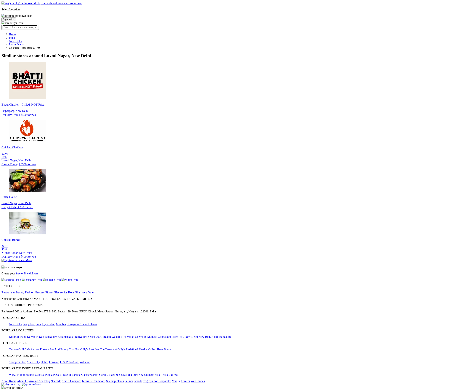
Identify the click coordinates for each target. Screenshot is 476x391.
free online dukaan (27, 273)
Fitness (49, 292)
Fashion (29, 292)
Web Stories (198, 381)
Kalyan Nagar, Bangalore (42, 336)
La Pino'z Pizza (50, 374)
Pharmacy (81, 292)
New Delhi (15, 324)
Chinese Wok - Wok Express (161, 374)
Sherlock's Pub (147, 349)
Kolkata (92, 324)
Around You (36, 381)
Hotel (71, 292)
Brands (138, 381)
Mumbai (61, 324)
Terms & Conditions (93, 381)
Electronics (60, 292)
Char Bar (74, 349)
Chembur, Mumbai (146, 336)
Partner (129, 381)
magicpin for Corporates (157, 381)
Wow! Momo (17, 374)
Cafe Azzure (32, 349)
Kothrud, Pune (17, 336)
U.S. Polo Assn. (69, 362)
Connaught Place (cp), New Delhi (178, 336)
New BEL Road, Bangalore (215, 336)
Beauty (20, 292)
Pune (38, 324)
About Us (22, 381)
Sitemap (111, 381)
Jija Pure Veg (135, 374)
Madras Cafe (33, 374)
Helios (44, 362)
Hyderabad (48, 324)
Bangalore (29, 324)
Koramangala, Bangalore (72, 336)
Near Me (56, 381)
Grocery (40, 292)
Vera (174, 381)
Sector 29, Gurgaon (99, 336)
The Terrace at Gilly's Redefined (119, 349)
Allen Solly (33, 362)
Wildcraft (85, 362)
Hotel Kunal (164, 349)
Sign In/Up (8, 19)
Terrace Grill (16, 349)
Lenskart (54, 362)
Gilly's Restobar (89, 349)
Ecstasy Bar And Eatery (54, 349)
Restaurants (8, 292)
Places (120, 381)
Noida (83, 324)
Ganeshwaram (89, 374)
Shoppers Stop (17, 362)
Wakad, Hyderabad (123, 336)
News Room (8, 381)
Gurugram (73, 324)
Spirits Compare (71, 381)
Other (91, 292)
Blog (47, 381)
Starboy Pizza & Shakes (113, 374)
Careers (185, 381)
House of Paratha (70, 374)
